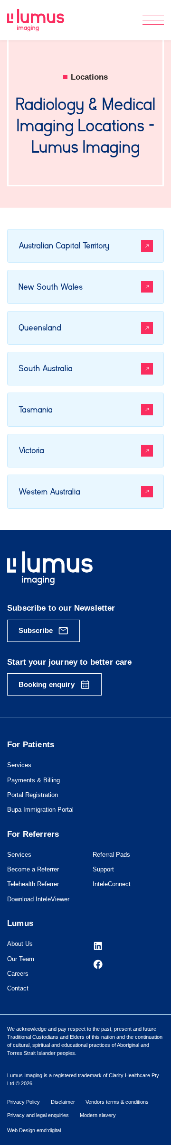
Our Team (20, 958)
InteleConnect (112, 884)
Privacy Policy (23, 1102)
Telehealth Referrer (33, 884)
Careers (17, 973)
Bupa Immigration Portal (40, 809)
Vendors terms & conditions (117, 1102)
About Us (20, 943)
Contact (17, 988)
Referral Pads (111, 854)
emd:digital (49, 1130)
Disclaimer (63, 1102)
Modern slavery (98, 1115)
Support (103, 869)
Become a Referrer (33, 869)
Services (19, 765)
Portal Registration (32, 794)
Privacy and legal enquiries (38, 1115)
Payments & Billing (33, 780)
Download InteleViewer (38, 899)
